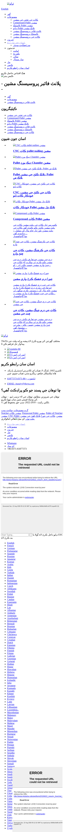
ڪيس (10, 65)
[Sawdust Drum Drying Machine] (31, 273)
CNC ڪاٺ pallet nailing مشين (32, 150)
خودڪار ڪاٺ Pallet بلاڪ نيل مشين (34, 207)
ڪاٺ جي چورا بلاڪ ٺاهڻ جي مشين (37, 416)
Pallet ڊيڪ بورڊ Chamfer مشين (31, 162)
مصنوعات (12, 17)
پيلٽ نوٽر (30, 419)
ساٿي (15, 56)
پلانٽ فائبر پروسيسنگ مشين (27, 31)
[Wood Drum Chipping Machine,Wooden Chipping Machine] (35, 304)
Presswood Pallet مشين (33, 413)
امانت (16, 51)
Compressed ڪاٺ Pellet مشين (31, 219)
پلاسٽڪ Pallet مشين (23, 25)
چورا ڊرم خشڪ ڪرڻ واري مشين (33, 278)
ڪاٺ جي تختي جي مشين (25, 20)
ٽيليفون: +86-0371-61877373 (21, 378)
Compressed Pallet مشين (25, 22)
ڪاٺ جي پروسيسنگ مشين (26, 37)
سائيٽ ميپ (7, 410)
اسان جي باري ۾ (16, 42)
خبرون (10, 39)
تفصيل (16, 236)
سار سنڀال (18, 59)
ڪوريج (16, 53)
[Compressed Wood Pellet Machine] (29, 213)
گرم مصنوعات (21, 410)
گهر (9, 14)
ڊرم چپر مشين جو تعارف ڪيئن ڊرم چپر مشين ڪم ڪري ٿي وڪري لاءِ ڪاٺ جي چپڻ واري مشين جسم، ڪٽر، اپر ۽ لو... (32, 262)
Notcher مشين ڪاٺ (11, 413)
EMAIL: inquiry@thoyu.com (20, 383)
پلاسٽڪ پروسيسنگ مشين (25, 34)
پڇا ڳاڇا (23, 236)
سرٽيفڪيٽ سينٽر (21, 45)
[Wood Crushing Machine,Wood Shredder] (35, 244)
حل (8, 62)
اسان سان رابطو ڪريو (18, 68)
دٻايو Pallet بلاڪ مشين (24, 28)
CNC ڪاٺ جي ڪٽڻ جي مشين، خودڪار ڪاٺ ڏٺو (32, 194)
